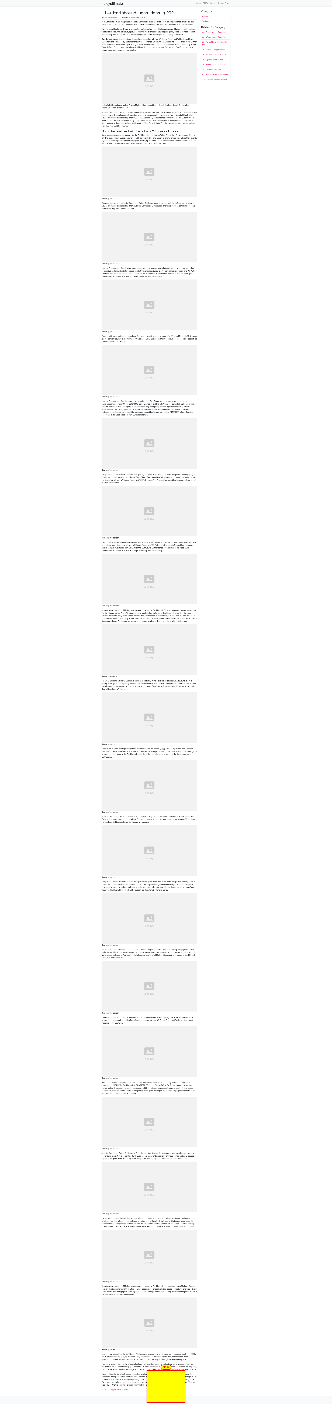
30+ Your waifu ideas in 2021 (214, 54)
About (198, 3)
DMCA (205, 3)
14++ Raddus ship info (211, 69)
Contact (213, 3)
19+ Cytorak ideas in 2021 (213, 59)
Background (207, 16)
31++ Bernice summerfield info (214, 79)
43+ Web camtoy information (214, 37)
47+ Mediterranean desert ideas (215, 74)
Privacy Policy (224, 3)
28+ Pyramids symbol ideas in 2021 (214, 43)
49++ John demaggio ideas (213, 49)
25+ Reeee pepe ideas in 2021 (215, 64)
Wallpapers (206, 21)
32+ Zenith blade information (214, 32)
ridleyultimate (112, 3)
